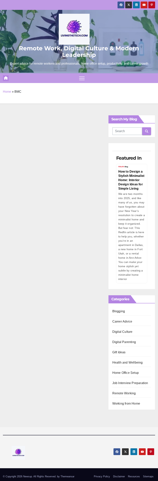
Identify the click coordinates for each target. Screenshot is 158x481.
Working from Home (126, 403)
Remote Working (124, 393)
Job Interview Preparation (130, 383)
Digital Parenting (124, 342)
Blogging (118, 311)
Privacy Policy (102, 476)
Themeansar (67, 476)
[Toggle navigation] (82, 78)
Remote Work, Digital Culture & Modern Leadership (79, 51)
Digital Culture (122, 331)
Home (7, 91)
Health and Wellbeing (127, 362)
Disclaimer (119, 476)
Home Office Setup (125, 372)
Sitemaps (148, 476)
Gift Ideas (119, 352)
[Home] (6, 78)
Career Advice (122, 321)
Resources (134, 476)
